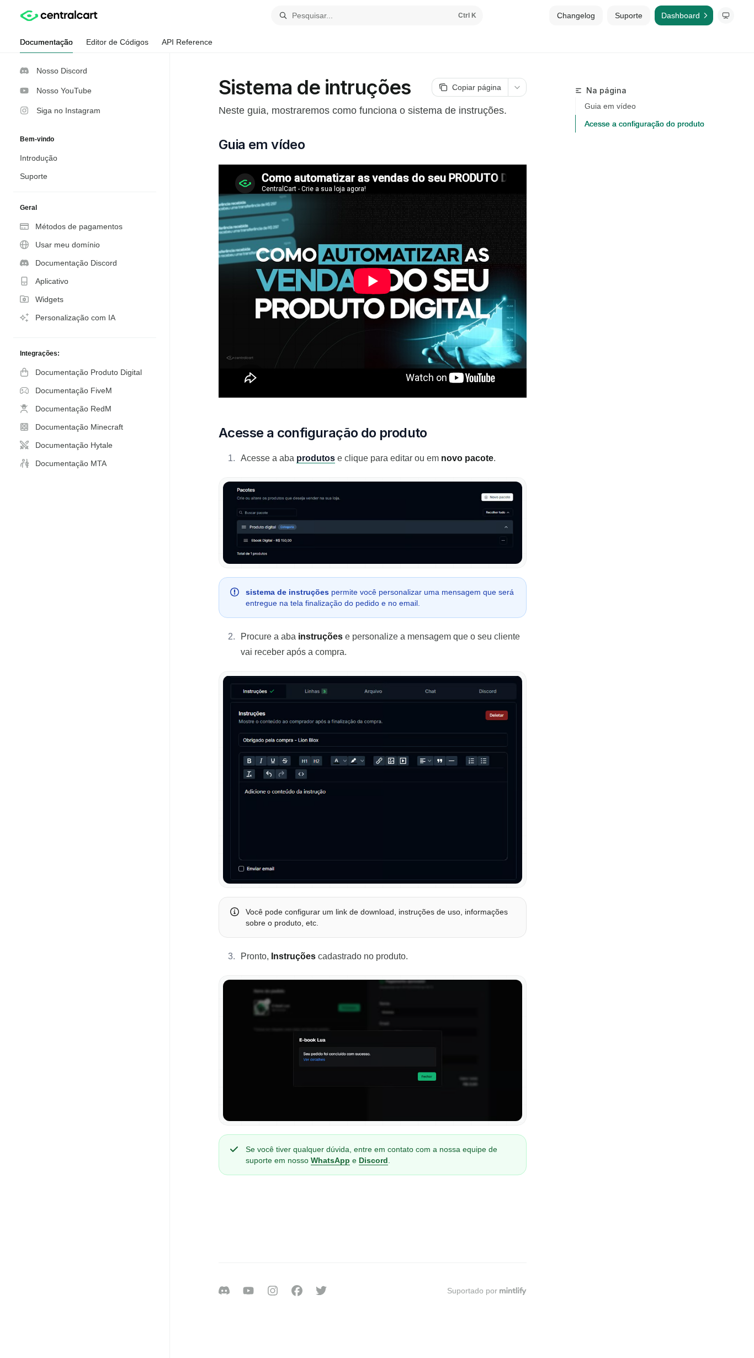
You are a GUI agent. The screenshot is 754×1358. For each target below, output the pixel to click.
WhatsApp (330, 1160)
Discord (373, 1160)
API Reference (187, 42)
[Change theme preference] (726, 15)
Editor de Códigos (117, 42)
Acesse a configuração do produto (644, 123)
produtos (315, 458)
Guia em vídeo (610, 106)
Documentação (46, 42)
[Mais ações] (517, 87)
